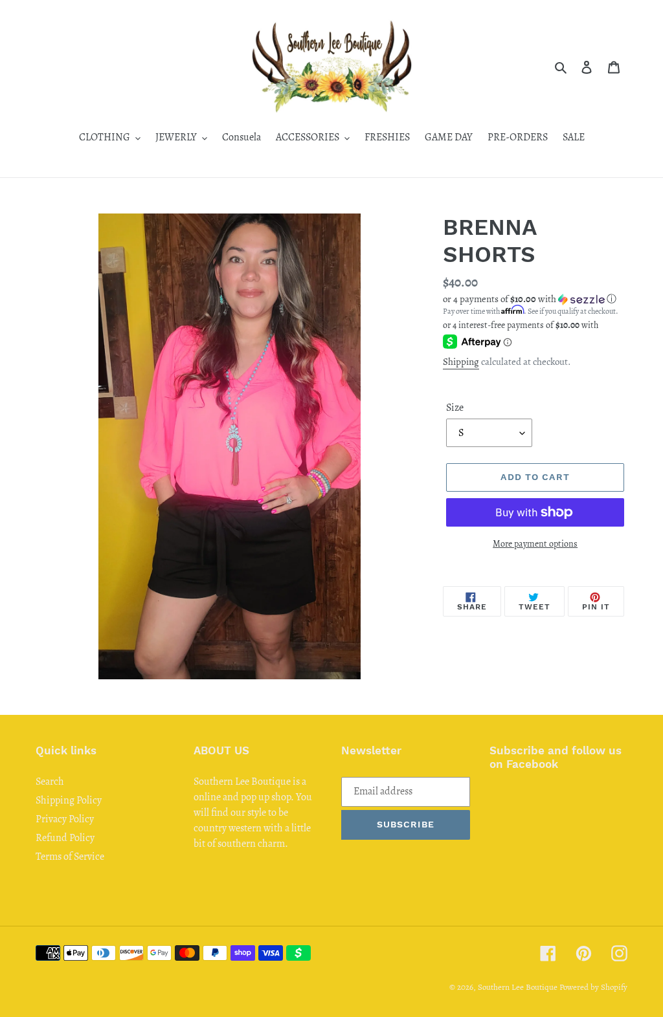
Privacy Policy (65, 819)
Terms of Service (70, 856)
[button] (529, 298)
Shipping (461, 361)
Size (455, 407)
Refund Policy (65, 838)
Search (50, 781)
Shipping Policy (69, 800)
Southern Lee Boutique (517, 986)
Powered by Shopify (593, 986)
